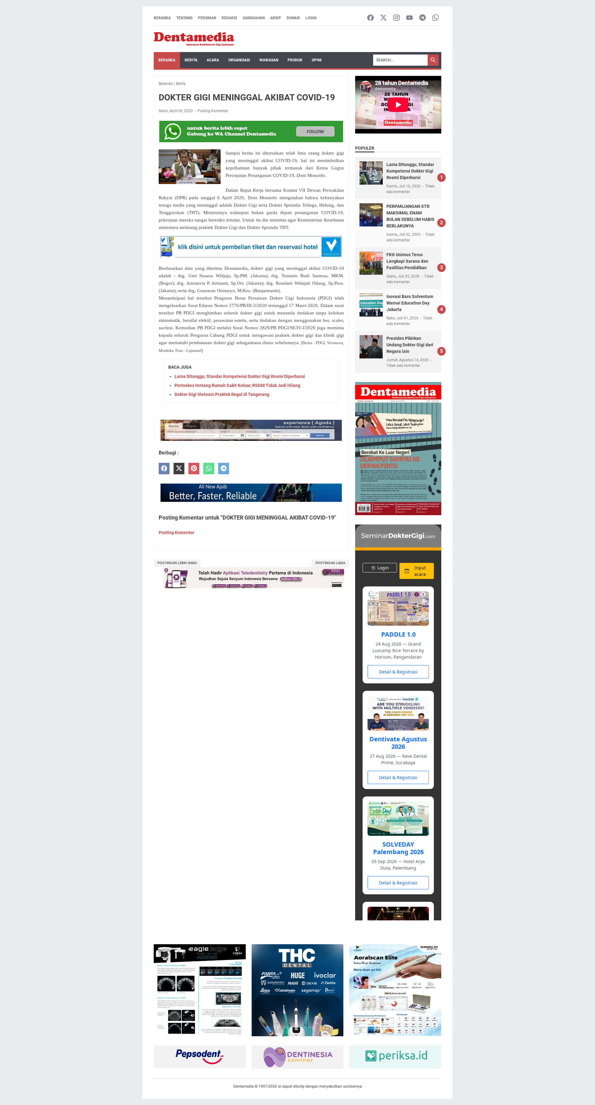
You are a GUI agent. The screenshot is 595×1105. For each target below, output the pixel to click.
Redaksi (229, 18)
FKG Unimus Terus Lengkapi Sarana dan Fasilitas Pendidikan (407, 261)
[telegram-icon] (422, 18)
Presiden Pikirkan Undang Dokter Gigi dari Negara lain (409, 345)
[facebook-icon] (370, 18)
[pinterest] (193, 468)
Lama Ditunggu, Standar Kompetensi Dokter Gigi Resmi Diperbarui (239, 376)
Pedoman (207, 18)
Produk (295, 60)
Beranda (162, 18)
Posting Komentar (212, 111)
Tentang (184, 18)
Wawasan (268, 60)
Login (311, 18)
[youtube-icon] (409, 18)
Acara (213, 60)
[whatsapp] (208, 468)
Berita (191, 60)
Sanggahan (254, 18)
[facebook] (164, 468)
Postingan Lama (330, 563)
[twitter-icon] (383, 18)
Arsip (275, 18)
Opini (317, 60)
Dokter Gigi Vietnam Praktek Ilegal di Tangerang (221, 394)
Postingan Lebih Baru (177, 563)
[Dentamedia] (194, 39)
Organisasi (239, 60)
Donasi (293, 18)
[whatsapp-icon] (435, 18)
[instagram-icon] (396, 18)
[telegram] (223, 468)
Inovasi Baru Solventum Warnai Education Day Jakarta (409, 303)
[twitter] (179, 468)
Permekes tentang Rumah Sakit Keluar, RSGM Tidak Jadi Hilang (237, 385)
